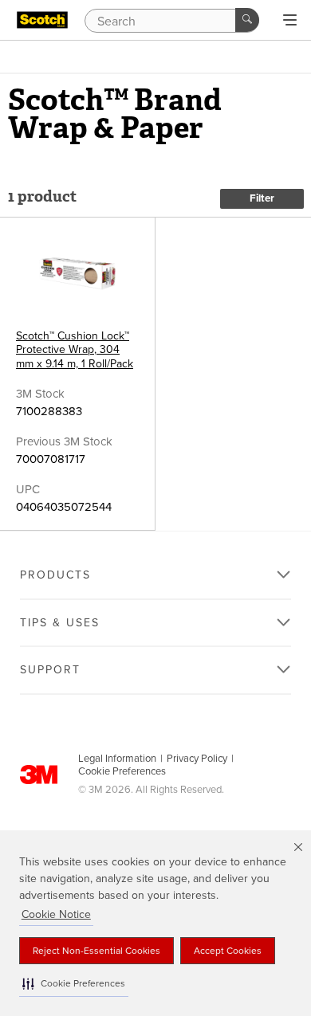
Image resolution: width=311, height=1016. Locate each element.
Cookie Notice (56, 914)
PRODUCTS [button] (55, 575)
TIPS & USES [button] (60, 623)
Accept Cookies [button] (228, 950)
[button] (73, 984)
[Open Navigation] (290, 21)
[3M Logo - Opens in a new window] (42, 20)
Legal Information (117, 758)
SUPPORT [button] (50, 670)
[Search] (247, 20)
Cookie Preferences (122, 771)
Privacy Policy (197, 758)
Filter (262, 198)
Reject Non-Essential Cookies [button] (96, 950)
